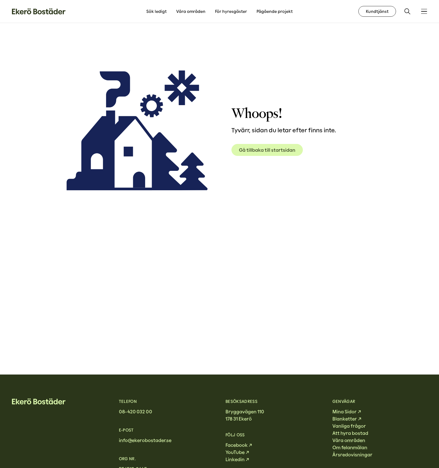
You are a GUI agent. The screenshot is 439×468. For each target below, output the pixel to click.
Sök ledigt (156, 11)
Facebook (236, 445)
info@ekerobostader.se (145, 440)
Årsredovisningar (352, 454)
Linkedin (235, 459)
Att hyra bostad (350, 433)
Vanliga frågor (349, 426)
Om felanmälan (349, 447)
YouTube (235, 452)
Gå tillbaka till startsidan (267, 150)
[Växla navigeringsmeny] (424, 11)
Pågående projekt (275, 11)
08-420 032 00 (135, 411)
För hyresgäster (231, 11)
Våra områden (190, 11)
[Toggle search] (407, 11)
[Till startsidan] (39, 11)
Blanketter (344, 418)
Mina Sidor (344, 411)
